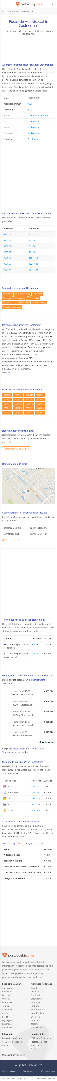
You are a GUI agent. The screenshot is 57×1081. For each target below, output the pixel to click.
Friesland (35, 995)
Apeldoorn (7, 1027)
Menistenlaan (8, 302)
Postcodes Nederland (12, 1038)
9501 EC (7, 408)
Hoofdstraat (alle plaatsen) (16, 448)
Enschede (7, 1023)
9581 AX (36, 653)
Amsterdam (8, 988)
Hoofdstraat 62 (20, 732)
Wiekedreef (34, 298)
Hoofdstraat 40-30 (21, 691)
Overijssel (35, 1016)
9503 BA (40, 412)
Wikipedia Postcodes (41, 1038)
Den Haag (7, 995)
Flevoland (35, 991)
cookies (51, 1078)
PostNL (34, 1049)
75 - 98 (32, 252)
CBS (8, 373)
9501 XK (7, 269)
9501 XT (7, 412)
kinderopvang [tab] (9, 843)
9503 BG (18, 408)
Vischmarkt (19, 1054)
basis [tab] (20, 843)
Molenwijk (7, 298)
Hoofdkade (7, 293)
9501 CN (8, 246)
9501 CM (8, 240)
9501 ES (7, 404)
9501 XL (18, 395)
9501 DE (36, 792)
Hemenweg (37, 293)
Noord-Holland (38, 1013)
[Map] (28, 486)
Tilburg (5, 1006)
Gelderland (36, 998)
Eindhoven (7, 1002)
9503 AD (36, 644)
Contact (6, 1045)
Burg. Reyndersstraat (12, 307)
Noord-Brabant (38, 1009)
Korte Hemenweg (39, 302)
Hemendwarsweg (22, 293)
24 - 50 (32, 240)
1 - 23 (31, 234)
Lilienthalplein (23, 302)
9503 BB (18, 412)
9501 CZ (7, 399)
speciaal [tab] (39, 843)
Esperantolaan (20, 298)
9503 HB (40, 408)
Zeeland (35, 1023)
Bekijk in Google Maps (13, 540)
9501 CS (7, 263)
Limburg (35, 1006)
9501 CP (7, 252)
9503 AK (29, 412)
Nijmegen (7, 1020)
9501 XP (29, 408)
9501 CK (40, 404)
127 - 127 (33, 269)
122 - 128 (33, 263)
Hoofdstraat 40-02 (21, 721)
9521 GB (36, 804)
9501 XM (29, 395)
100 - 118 (33, 258)
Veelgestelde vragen (12, 1041)
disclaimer (41, 1078)
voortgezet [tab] (29, 843)
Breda (5, 1016)
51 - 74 (32, 246)
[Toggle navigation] (3, 4)
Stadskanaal (33, 121)
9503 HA (7, 395)
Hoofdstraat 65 (20, 701)
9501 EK (29, 404)
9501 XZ (18, 404)
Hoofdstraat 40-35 (21, 711)
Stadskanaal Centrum (38, 115)
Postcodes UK (37, 1045)
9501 (29, 103)
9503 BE (40, 395)
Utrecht (6, 998)
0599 (29, 109)
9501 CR (7, 258)
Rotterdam (7, 991)
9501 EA (40, 399)
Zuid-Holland (37, 1027)
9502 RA (36, 810)
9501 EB (18, 399)
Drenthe (35, 988)
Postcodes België (39, 1041)
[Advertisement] (28, 178)
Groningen (32, 139)
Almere (5, 1013)
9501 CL (7, 234)
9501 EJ (29, 399)
